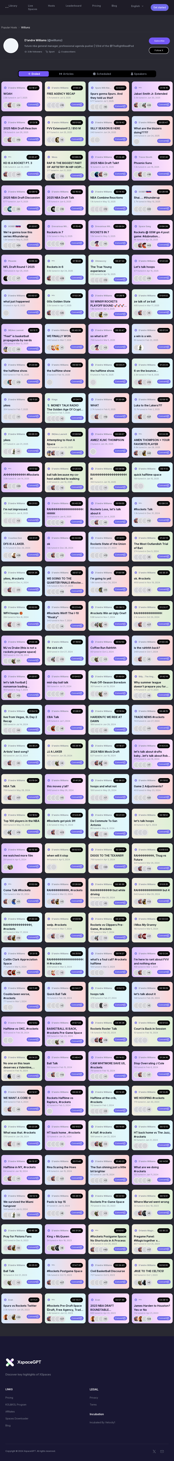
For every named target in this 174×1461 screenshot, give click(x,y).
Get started (159, 7)
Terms (93, 1404)
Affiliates (10, 1411)
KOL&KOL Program (15, 1404)
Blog (8, 1425)
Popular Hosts (9, 27)
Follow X (159, 50)
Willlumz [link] (25, 27)
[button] (21, 96)
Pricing (9, 1397)
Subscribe (159, 41)
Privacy (94, 1397)
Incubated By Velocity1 (102, 1422)
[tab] (34, 74)
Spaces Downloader (16, 1418)
